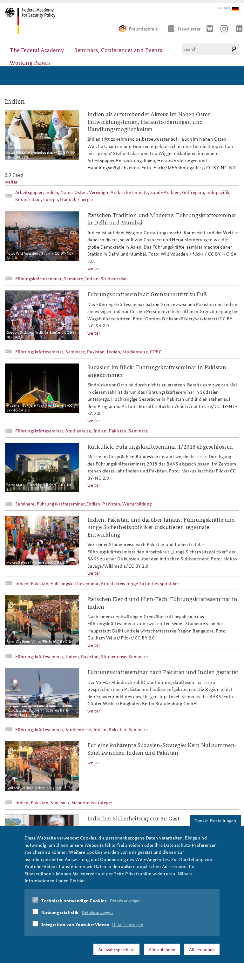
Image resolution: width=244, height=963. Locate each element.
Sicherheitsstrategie (91, 802)
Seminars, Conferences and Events (118, 50)
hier (81, 880)
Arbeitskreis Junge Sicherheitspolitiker (140, 583)
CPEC (156, 351)
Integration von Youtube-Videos (75, 924)
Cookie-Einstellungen (215, 820)
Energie (85, 199)
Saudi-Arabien (165, 192)
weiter (11, 181)
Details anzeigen (125, 900)
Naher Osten (73, 192)
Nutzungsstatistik (60, 912)
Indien (51, 192)
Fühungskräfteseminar (38, 278)
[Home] (32, 21)
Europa (50, 199)
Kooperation (28, 199)
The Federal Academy (37, 50)
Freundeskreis (143, 28)
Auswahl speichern (116, 949)
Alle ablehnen (162, 949)
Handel (67, 199)
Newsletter (189, 28)
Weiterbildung (137, 503)
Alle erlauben (202, 949)
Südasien (60, 802)
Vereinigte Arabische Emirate (118, 192)
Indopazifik (217, 192)
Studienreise (113, 278)
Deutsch (223, 8)
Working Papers (30, 62)
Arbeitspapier (29, 192)
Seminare (73, 278)
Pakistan (96, 351)
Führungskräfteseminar (39, 351)
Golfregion (193, 192)
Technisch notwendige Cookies (74, 900)
